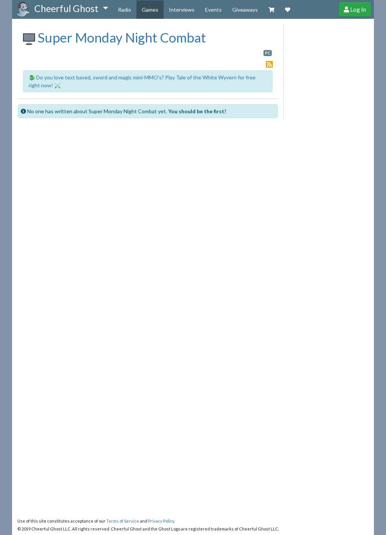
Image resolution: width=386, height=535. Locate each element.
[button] (71, 9)
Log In (357, 9)
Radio (124, 9)
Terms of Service (122, 520)
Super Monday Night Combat (120, 37)
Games (150, 9)
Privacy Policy (161, 520)
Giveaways (245, 9)
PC (267, 53)
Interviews (182, 9)
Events (213, 9)
